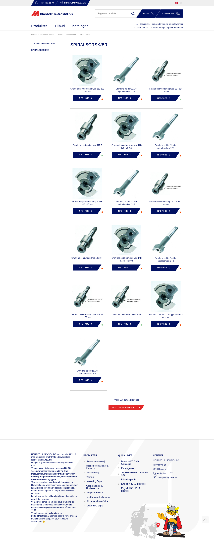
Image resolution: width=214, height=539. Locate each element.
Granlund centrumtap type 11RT (87, 145)
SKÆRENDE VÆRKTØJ (47, 34)
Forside (34, 34)
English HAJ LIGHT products (130, 489)
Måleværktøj (92, 472)
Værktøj (90, 477)
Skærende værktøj (95, 461)
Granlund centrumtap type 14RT (126, 314)
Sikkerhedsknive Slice (97, 501)
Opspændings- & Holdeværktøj (94, 487)
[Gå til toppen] (205, 519)
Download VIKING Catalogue (130, 462)
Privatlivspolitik (128, 479)
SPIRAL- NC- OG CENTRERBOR (67, 34)
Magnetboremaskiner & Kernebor (97, 467)
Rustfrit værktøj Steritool (98, 497)
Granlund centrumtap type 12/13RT (87, 258)
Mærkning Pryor (94, 481)
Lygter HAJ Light (94, 505)
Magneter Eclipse (94, 492)
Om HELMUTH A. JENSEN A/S (134, 473)
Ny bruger (168, 13)
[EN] (181, 3)
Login (146, 13)
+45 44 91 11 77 (165, 473)
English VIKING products (133, 484)
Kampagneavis (128, 468)
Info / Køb (84, 98)
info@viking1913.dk (167, 477)
